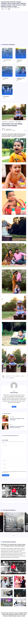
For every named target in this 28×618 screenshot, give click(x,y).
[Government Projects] (20, 53)
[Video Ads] (7, 71)
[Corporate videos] (7, 53)
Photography (6, 96)
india (3, 377)
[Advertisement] (14, 27)
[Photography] (7, 89)
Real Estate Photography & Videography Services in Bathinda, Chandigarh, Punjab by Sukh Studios (13, 528)
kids (7, 377)
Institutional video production (21, 79)
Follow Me (14, 406)
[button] (3, 9)
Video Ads (6, 78)
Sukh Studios (9, 129)
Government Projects (19, 60)
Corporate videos (7, 59)
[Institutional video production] (20, 71)
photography (11, 377)
